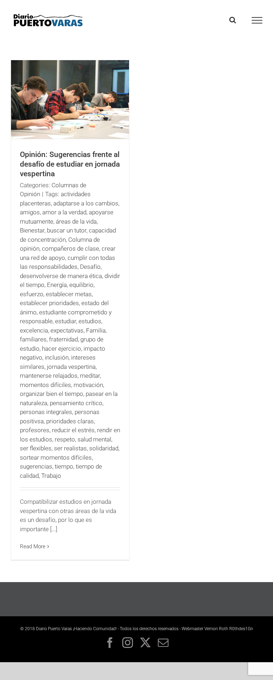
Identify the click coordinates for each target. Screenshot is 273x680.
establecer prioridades (49, 303)
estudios (90, 321)
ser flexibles (36, 448)
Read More (33, 546)
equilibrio (81, 284)
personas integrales (46, 411)
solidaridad (103, 448)
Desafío (90, 266)
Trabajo (51, 475)
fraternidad (63, 339)
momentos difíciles (45, 384)
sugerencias (36, 466)
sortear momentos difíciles (56, 457)
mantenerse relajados (48, 375)
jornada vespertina (71, 366)
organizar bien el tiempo (51, 393)
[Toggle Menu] (257, 20)
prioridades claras (70, 421)
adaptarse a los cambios (85, 203)
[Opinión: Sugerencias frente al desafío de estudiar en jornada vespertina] (70, 99)
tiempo (64, 466)
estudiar (65, 321)
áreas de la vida (76, 221)
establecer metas (69, 294)
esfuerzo (31, 294)
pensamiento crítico (76, 403)
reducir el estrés (73, 430)
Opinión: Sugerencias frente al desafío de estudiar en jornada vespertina (70, 164)
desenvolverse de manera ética (61, 275)
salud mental (94, 439)
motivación (88, 384)
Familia (96, 330)
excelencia (34, 330)
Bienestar (32, 230)
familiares (33, 339)
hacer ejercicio (61, 348)
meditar (90, 375)
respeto (65, 439)
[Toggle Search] (232, 19)
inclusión (57, 357)
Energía (57, 284)
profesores (34, 430)
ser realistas (70, 448)
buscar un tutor (66, 230)
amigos (30, 212)
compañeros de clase (70, 248)
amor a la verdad (64, 212)
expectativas (67, 330)
